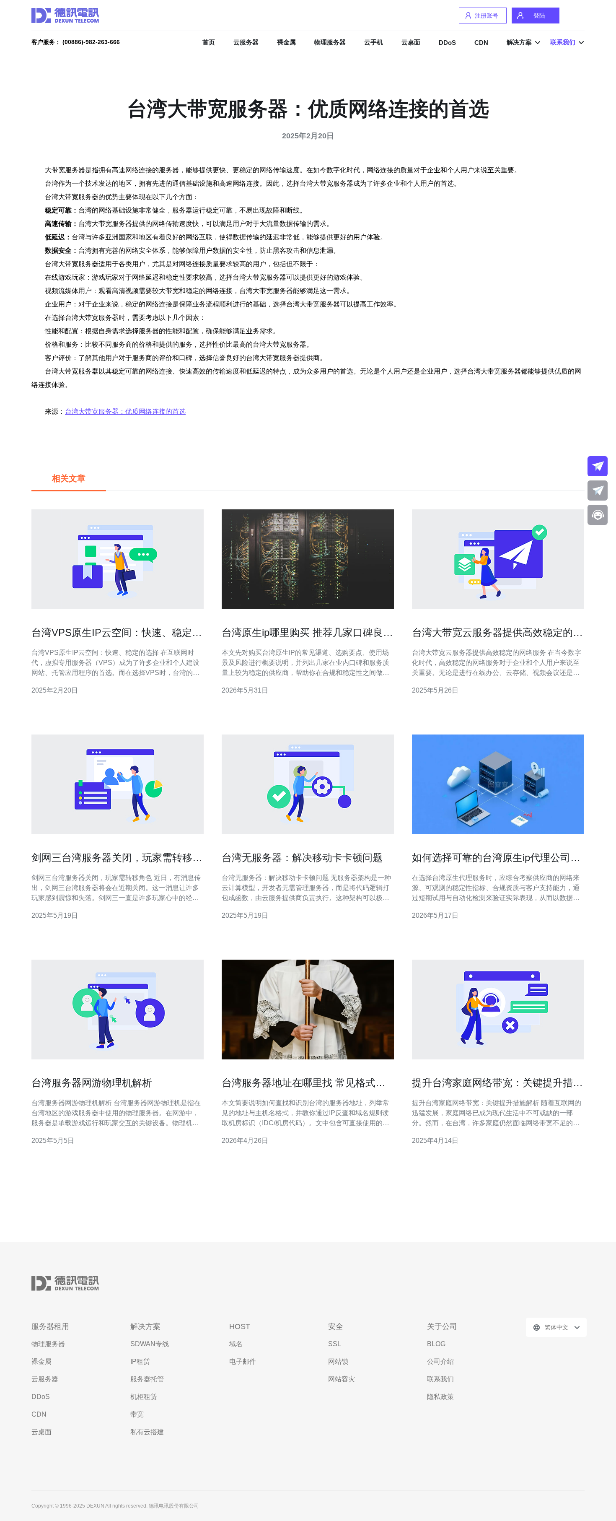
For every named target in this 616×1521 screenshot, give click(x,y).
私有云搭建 (147, 1431)
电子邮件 (242, 1361)
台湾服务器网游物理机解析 (91, 1082)
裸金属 (286, 42)
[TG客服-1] (598, 466)
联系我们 (440, 1379)
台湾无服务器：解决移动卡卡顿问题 (302, 857)
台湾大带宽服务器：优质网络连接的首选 (125, 411)
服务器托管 (147, 1379)
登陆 (539, 15)
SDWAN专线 (149, 1343)
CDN (481, 42)
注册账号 (486, 15)
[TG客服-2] (598, 490)
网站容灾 (341, 1379)
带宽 (137, 1414)
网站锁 (338, 1361)
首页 (208, 42)
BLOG (436, 1343)
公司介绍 (440, 1361)
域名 (236, 1343)
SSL (334, 1343)
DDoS (447, 42)
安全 (335, 1326)
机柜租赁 (143, 1396)
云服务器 (246, 42)
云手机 (373, 42)
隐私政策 (440, 1396)
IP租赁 (140, 1361)
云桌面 (410, 42)
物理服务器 (330, 42)
